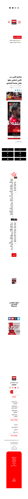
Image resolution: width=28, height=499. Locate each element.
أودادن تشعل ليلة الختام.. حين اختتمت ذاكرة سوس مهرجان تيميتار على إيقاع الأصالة (14, 232)
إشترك (11, 391)
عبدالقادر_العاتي (13, 465)
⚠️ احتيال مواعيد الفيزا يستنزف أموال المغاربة (14, 186)
